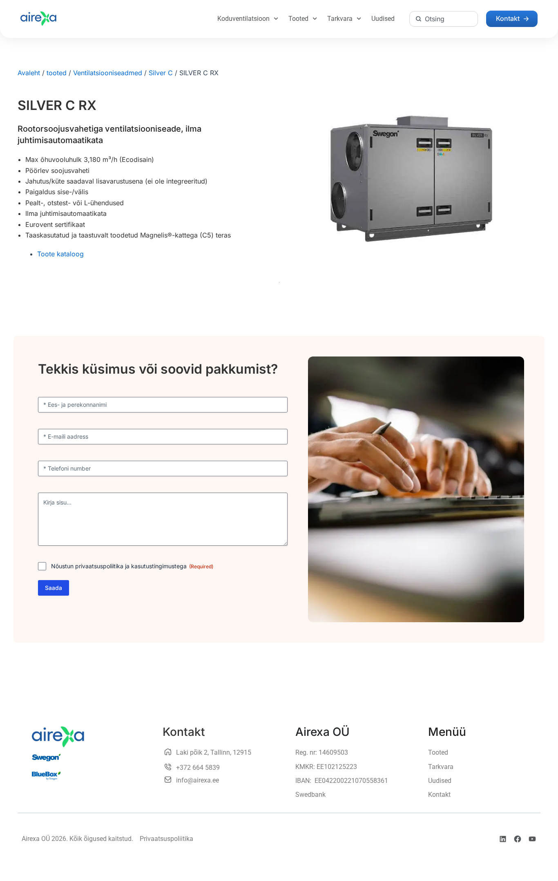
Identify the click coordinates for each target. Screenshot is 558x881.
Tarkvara (340, 18)
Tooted (298, 18)
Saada (53, 587)
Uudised (383, 18)
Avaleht (29, 73)
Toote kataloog (60, 254)
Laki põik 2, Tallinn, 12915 (213, 752)
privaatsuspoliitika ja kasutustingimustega (131, 566)
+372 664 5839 (198, 767)
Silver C (161, 73)
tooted (57, 73)
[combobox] (443, 19)
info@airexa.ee (197, 780)
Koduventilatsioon (243, 18)
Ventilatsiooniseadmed (107, 73)
